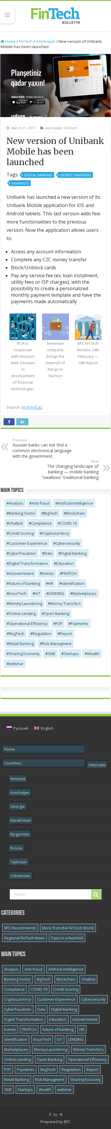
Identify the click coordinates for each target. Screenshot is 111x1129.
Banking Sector (22, 513)
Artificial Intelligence (75, 503)
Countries (13, 763)
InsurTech (18, 593)
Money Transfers (75, 175)
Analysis (16, 503)
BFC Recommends (20, 928)
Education (65, 563)
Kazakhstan (20, 820)
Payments (20, 183)
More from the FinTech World (68, 928)
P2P (59, 623)
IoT (37, 593)
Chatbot (16, 523)
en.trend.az (32, 407)
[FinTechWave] (61, 1114)
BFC (67, 1121)
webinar (16, 663)
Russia (16, 848)
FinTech (26, 41)
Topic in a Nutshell (67, 938)
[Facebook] (50, 1114)
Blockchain (75, 513)
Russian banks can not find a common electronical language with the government (42, 448)
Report (66, 633)
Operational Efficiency (28, 623)
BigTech (51, 513)
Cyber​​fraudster (22, 553)
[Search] (96, 895)
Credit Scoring (21, 533)
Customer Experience (28, 543)
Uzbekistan (20, 875)
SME (51, 653)
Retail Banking (21, 643)
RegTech (16, 633)
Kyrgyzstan (19, 834)
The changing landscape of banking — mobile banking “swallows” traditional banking (70, 469)
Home (10, 41)
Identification (73, 583)
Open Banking (56, 613)
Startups (71, 653)
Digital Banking (38, 175)
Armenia (17, 778)
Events (48, 573)
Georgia (17, 806)
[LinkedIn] (55, 1114)
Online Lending (22, 613)
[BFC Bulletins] (56, 15)
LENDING (56, 593)
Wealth (93, 653)
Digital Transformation (28, 563)
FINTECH (69, 573)
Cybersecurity (68, 543)
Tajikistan (18, 861)
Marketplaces (84, 593)
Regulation (42, 633)
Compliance (41, 523)
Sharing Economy (24, 653)
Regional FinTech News (24, 938)
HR (50, 583)
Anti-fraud (40, 503)
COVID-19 (68, 523)
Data (48, 553)
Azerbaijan (45, 41)
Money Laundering (25, 603)
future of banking (24, 583)
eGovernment (21, 573)
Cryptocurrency (55, 533)
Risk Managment (56, 643)
